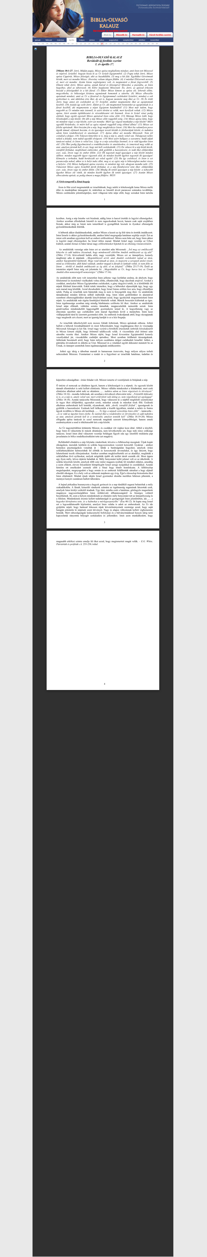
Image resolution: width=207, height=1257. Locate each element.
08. (64, 44)
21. (119, 44)
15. (94, 44)
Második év (121, 35)
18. (106, 44)
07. (60, 44)
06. (56, 44)
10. (73, 44)
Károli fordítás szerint (160, 35)
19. (110, 44)
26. (140, 44)
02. (39, 44)
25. (136, 44)
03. (43, 44)
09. (68, 44)
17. (102, 44)
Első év (107, 35)
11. (77, 44)
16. (98, 44)
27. (144, 44)
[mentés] (35, 49)
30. (157, 44)
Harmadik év (138, 35)
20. (115, 44)
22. (123, 44)
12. (81, 44)
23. (127, 44)
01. (35, 44)
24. (132, 44)
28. (148, 44)
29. (153, 44)
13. (85, 44)
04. (47, 44)
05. (51, 44)
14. (89, 44)
